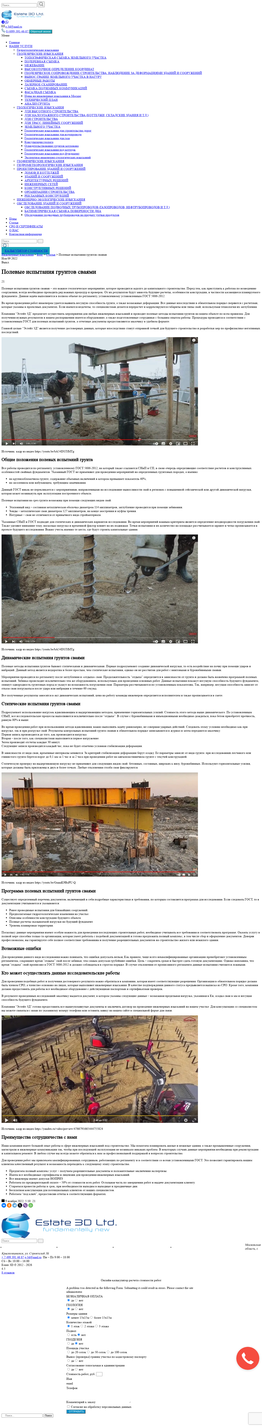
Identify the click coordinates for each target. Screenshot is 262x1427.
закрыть (193, 744)
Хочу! (193, 735)
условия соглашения (190, 729)
